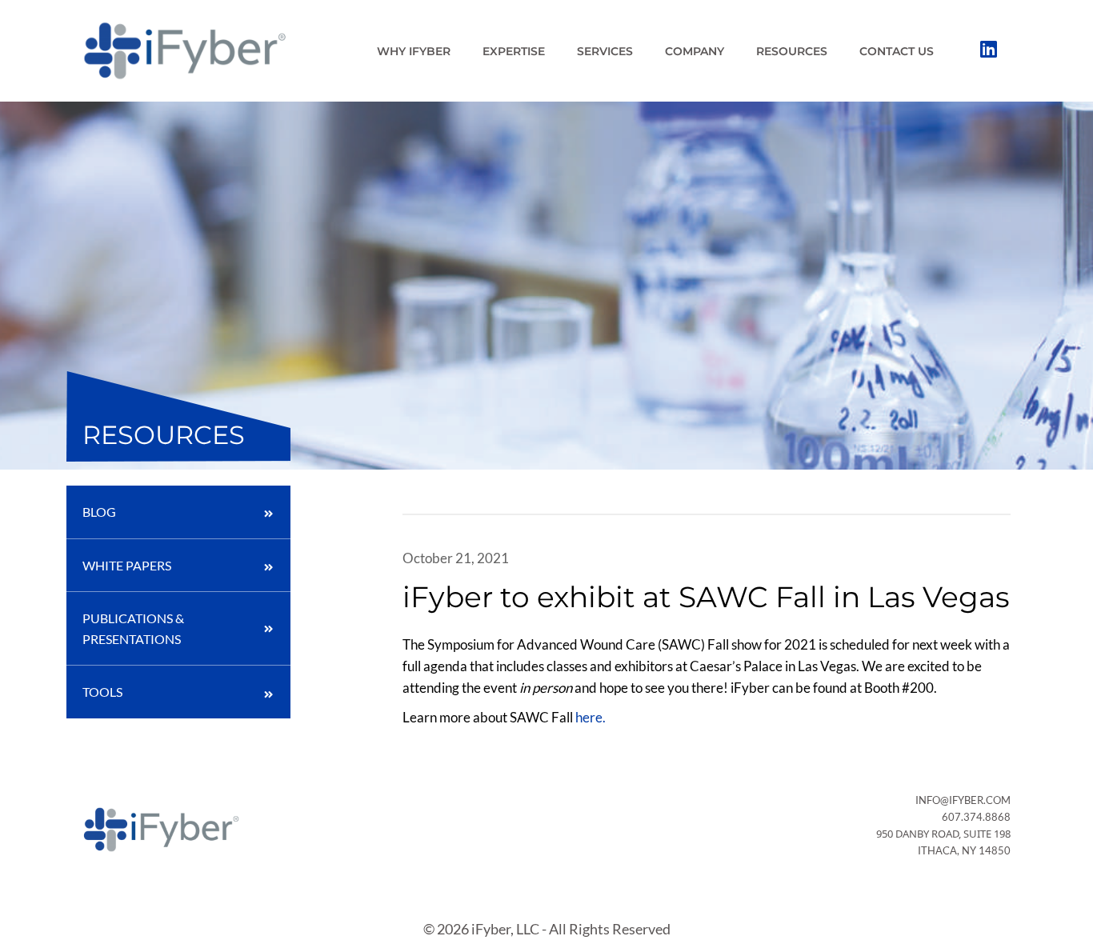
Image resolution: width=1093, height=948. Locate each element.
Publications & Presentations (133, 628)
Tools (102, 691)
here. (590, 717)
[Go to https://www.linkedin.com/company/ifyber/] (988, 50)
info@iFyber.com (963, 800)
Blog (99, 511)
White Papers (126, 565)
